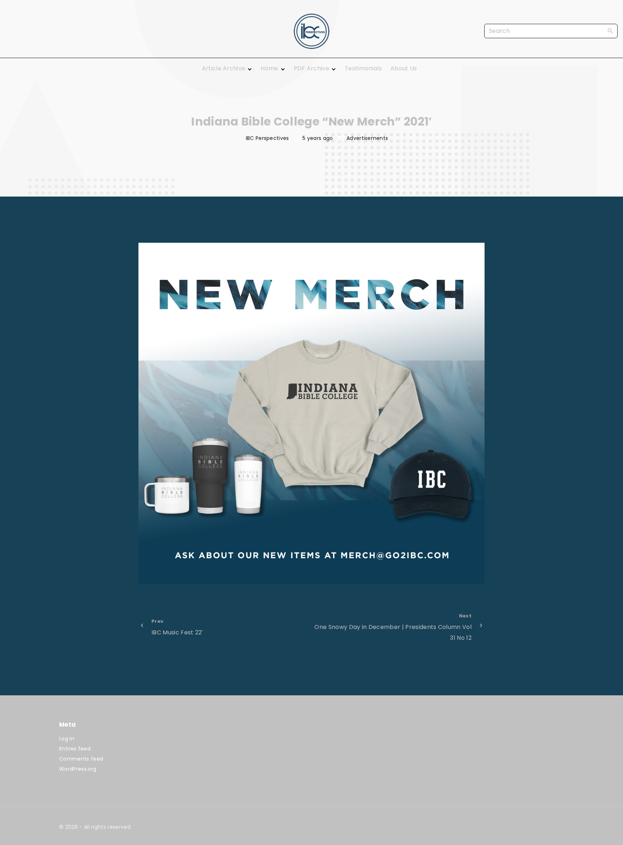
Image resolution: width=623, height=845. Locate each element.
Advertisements (367, 138)
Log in (66, 738)
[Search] (610, 31)
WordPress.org (77, 769)
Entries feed (74, 748)
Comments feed (81, 758)
